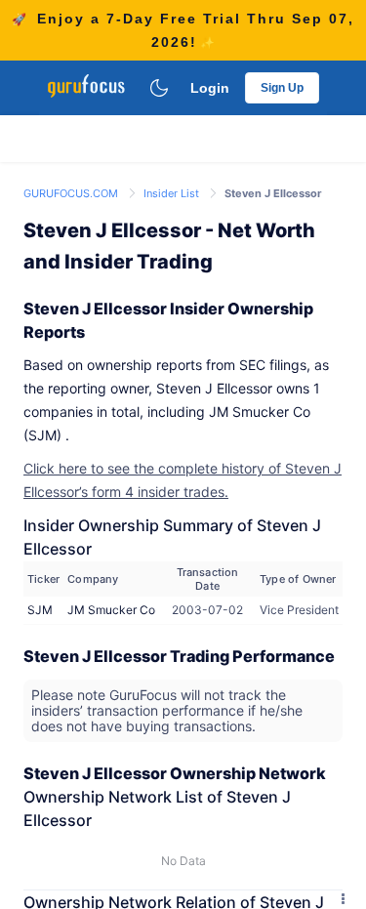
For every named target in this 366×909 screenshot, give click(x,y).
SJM (40, 609)
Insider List (172, 193)
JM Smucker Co (111, 609)
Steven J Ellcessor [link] (273, 193)
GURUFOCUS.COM (72, 193)
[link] (72, 192)
